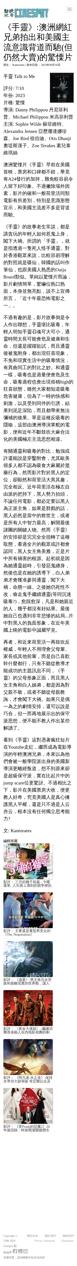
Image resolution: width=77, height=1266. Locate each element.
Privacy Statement (45, 1240)
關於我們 (50, 1235)
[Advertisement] (38, 1175)
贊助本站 (32, 1235)
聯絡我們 (68, 1235)
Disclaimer (68, 1240)
